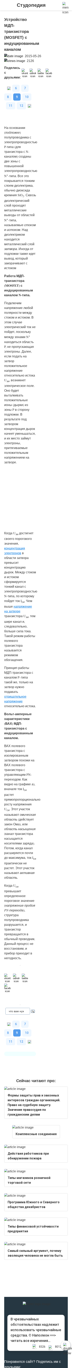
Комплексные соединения (36, 1134)
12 (21, 106)
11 (10, 106)
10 (27, 97)
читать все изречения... (30, 1341)
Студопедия (31, 5)
